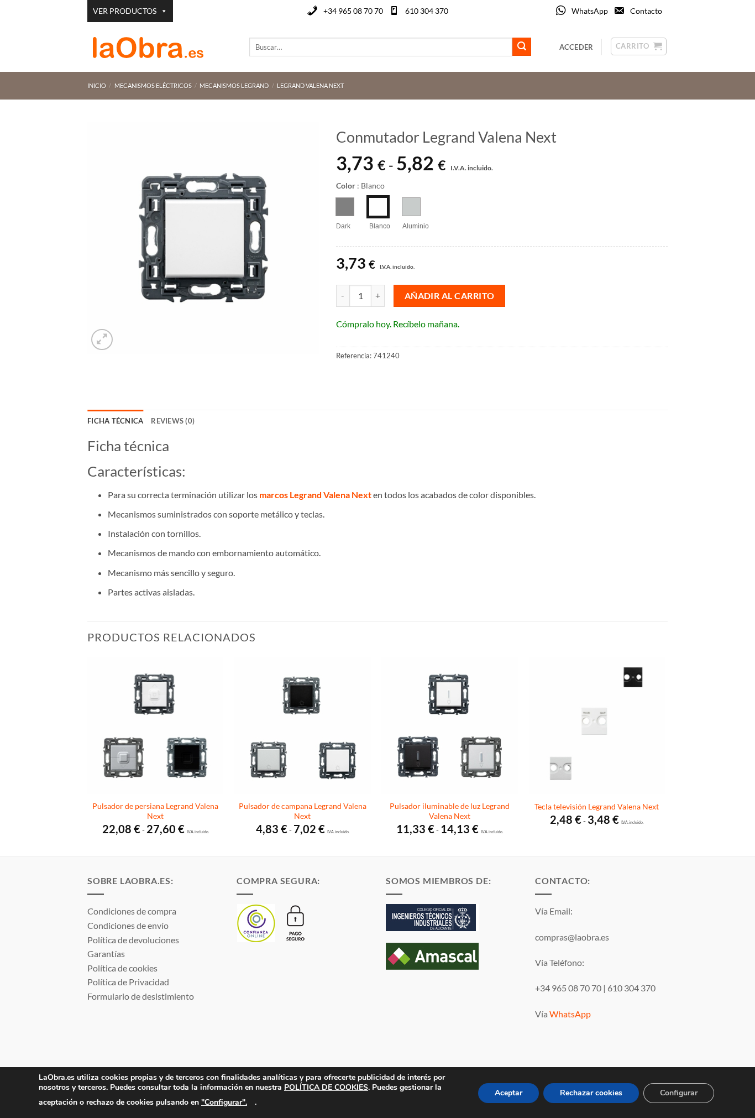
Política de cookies (122, 968)
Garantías (106, 953)
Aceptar (508, 1093)
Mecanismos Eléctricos (153, 85)
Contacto (646, 10)
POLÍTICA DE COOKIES (326, 1087)
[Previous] (88, 755)
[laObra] (160, 47)
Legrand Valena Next (310, 85)
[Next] (664, 755)
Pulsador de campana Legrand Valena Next (302, 811)
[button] (102, 340)
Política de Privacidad (128, 981)
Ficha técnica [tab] (115, 420)
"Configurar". (224, 1101)
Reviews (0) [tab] (173, 420)
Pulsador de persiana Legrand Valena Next (155, 811)
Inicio (96, 85)
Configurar (679, 1093)
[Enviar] (521, 47)
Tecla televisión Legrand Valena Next (596, 806)
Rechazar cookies (591, 1093)
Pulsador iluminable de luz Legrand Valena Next (450, 811)
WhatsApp (590, 10)
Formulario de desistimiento (140, 996)
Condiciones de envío (128, 925)
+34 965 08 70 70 (353, 10)
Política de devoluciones (133, 939)
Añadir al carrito (450, 296)
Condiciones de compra (131, 911)
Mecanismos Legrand (234, 85)
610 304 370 (426, 10)
